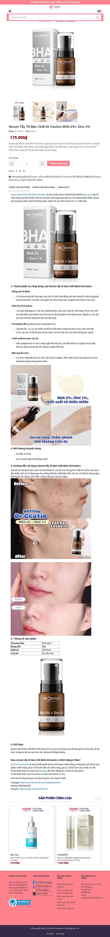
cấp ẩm (31, 329)
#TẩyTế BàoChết (28, 180)
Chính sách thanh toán (66, 908)
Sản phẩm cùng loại (55, 798)
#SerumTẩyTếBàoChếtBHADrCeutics (82, 177)
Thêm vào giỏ (58, 163)
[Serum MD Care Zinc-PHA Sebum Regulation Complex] (31, 828)
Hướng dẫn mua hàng (43, 187)
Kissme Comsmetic (20, 764)
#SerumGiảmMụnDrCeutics (25, 177)
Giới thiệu (60, 934)
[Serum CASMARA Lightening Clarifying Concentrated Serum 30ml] (78, 828)
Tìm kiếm (50, 934)
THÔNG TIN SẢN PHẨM (19, 187)
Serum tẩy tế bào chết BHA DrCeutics (28, 194)
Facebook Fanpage (44, 882)
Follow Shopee (42, 890)
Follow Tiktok (41, 894)
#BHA (40, 180)
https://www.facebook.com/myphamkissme (40, 782)
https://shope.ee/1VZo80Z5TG (33, 789)
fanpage (43, 771)
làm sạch (87, 194)
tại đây (62, 774)
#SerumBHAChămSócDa (51, 177)
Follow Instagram (43, 886)
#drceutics (14, 180)
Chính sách (63, 187)
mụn (76, 201)
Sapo (78, 928)
